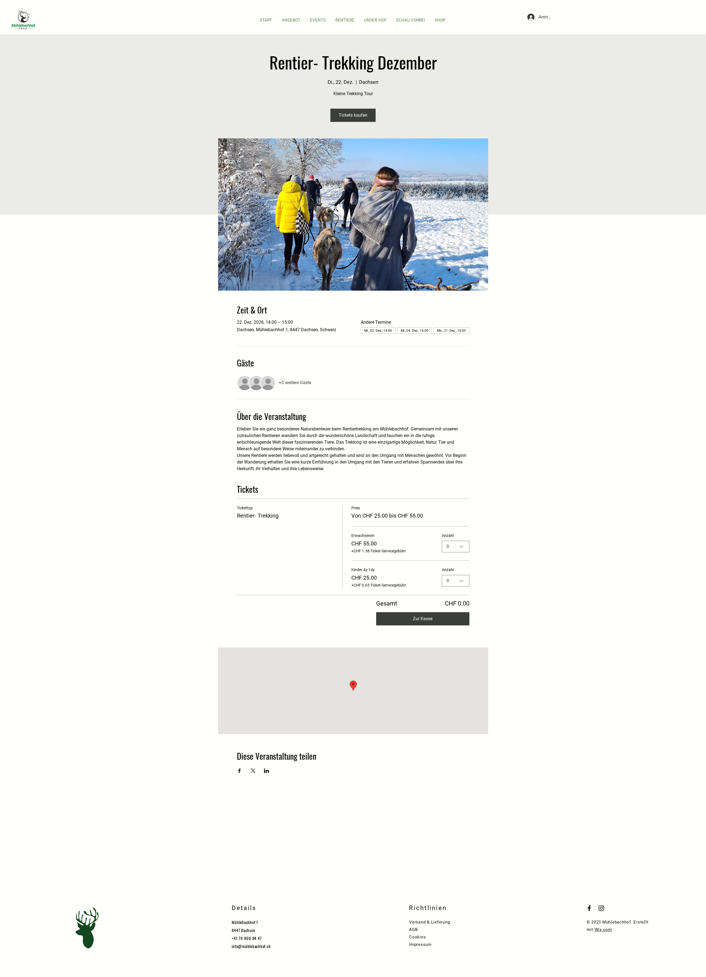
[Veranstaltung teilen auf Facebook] (239, 771)
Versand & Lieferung (429, 922)
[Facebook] (589, 908)
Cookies (417, 937)
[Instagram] (601, 908)
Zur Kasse (422, 618)
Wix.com (603, 929)
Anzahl (448, 535)
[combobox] (455, 546)
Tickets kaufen (353, 115)
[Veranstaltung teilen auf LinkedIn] (266, 771)
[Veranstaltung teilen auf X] (253, 771)
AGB (413, 929)
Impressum (420, 944)
